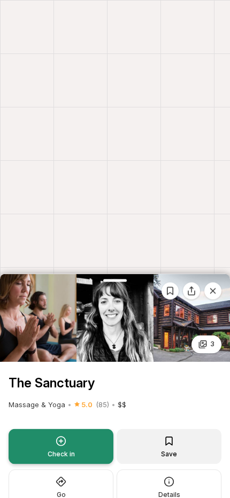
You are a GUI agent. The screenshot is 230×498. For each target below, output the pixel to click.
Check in (61, 454)
